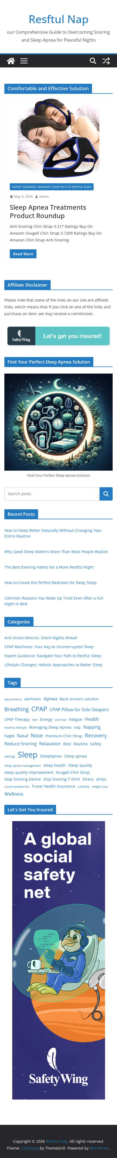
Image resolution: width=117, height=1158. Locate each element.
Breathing (16, 709)
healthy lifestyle (15, 727)
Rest (67, 743)
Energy (46, 719)
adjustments (13, 699)
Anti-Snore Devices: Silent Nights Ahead (40, 637)
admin (44, 196)
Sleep (28, 754)
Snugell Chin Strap (73, 772)
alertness (32, 698)
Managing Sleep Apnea (50, 727)
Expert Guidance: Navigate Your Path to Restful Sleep (51, 187)
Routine (80, 743)
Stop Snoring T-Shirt (61, 779)
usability (84, 786)
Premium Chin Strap (63, 735)
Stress (88, 779)
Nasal (22, 736)
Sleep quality (80, 765)
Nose (37, 735)
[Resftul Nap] (10, 60)
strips (101, 779)
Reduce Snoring (20, 744)
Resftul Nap (59, 18)
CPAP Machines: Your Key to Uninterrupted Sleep (49, 646)
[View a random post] (106, 60)
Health (92, 719)
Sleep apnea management (22, 766)
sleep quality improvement (28, 772)
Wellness (13, 794)
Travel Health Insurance (53, 786)
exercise (60, 720)
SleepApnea (51, 756)
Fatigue (75, 719)
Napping (92, 727)
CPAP (39, 708)
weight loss (100, 786)
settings (9, 756)
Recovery (96, 735)
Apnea (50, 699)
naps (9, 735)
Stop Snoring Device (22, 779)
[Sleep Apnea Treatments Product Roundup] (58, 138)
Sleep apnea (75, 756)
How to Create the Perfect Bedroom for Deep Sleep (50, 582)
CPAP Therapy (17, 719)
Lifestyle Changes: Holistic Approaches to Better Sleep (53, 664)
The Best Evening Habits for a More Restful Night (49, 567)
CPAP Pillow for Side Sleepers (79, 710)
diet (35, 720)
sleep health (54, 765)
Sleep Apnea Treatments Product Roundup (48, 211)
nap (77, 727)
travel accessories (16, 786)
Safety (95, 743)
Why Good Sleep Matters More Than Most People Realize (56, 551)
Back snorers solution (79, 698)
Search (106, 494)
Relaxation (50, 744)
